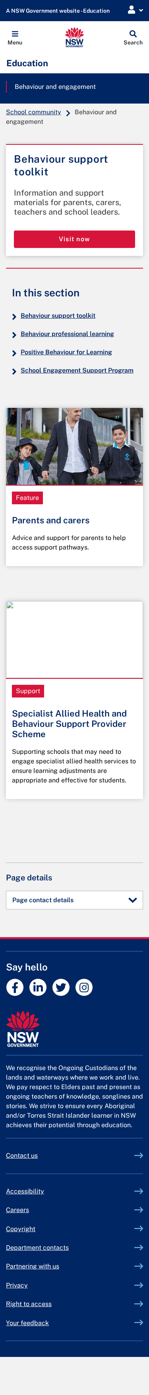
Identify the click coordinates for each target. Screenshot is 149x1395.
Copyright (20, 1229)
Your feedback (27, 1323)
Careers (17, 1210)
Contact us (22, 1155)
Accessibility (25, 1191)
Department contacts (37, 1247)
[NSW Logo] (74, 37)
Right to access (29, 1304)
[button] (14, 37)
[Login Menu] (135, 10)
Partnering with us (32, 1266)
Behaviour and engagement (55, 86)
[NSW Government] (74, 1029)
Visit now (75, 239)
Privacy (17, 1285)
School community (33, 112)
